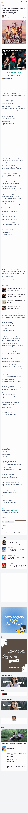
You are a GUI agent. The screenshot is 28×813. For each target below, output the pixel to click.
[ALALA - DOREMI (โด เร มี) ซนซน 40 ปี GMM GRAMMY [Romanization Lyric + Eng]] (4, 559)
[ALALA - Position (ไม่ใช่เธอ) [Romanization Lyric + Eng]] (4, 304)
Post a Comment (10, 521)
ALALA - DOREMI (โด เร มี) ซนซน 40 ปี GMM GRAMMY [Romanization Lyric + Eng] (16, 559)
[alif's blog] (2, 2)
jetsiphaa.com (13, 510)
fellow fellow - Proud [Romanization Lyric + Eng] (14, 743)
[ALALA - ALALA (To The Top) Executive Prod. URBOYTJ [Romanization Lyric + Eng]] (4, 551)
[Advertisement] (14, 141)
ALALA (4, 517)
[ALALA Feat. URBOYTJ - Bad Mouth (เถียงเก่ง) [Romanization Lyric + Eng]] (4, 567)
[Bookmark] (3, 522)
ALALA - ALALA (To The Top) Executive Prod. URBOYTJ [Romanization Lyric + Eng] (16, 551)
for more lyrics (14, 75)
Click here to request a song (14, 72)
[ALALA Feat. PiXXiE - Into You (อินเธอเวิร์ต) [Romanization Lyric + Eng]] (4, 292)
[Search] (23, 2)
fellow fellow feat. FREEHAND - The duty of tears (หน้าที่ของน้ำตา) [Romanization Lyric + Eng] (16, 755)
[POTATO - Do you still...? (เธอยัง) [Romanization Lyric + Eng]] (4, 763)
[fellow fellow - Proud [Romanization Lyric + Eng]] (14, 741)
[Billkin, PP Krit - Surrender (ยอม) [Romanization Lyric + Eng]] (4, 750)
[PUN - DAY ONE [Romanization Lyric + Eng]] (4, 769)
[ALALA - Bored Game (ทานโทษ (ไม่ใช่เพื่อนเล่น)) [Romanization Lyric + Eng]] (4, 298)
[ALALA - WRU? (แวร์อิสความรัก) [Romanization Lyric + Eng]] (4, 310)
